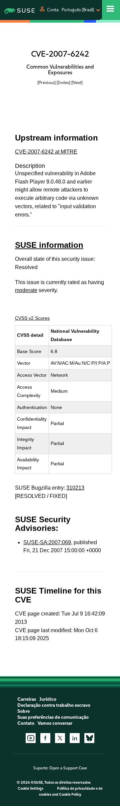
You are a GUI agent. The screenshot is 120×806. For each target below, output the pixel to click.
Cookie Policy (70, 794)
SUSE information (49, 244)
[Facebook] (45, 738)
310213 (75, 488)
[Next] (77, 82)
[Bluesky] (89, 738)
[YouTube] (31, 738)
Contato (25, 723)
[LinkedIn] (75, 738)
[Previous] (46, 82)
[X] (60, 738)
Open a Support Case (68, 768)
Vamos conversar (55, 723)
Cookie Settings (30, 788)
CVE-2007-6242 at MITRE (46, 152)
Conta (53, 9)
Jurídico (47, 699)
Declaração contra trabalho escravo (53, 705)
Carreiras (26, 699)
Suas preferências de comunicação (53, 717)
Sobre (23, 711)
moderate (26, 290)
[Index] (63, 82)
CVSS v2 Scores (32, 318)
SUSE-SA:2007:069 (47, 542)
